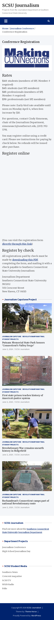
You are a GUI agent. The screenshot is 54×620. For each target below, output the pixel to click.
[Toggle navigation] (6, 21)
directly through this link (17, 243)
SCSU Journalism (20, 5)
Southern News (10, 572)
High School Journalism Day (16, 551)
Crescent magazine (12, 576)
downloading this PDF (25, 259)
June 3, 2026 (7, 349)
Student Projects (10, 339)
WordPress (36, 615)
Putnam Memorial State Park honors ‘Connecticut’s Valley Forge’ (23, 344)
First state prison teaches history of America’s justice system (22, 397)
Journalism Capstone (11, 336)
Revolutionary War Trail (33, 336)
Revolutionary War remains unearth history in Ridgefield (23, 449)
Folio (4, 588)
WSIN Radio (8, 584)
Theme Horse (31, 611)
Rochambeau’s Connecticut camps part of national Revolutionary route (25, 502)
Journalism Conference (14, 547)
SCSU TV (6, 580)
